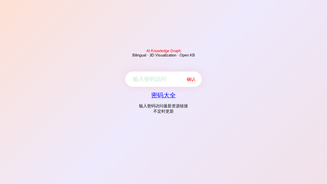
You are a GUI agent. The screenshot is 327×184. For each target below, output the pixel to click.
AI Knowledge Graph (163, 51)
